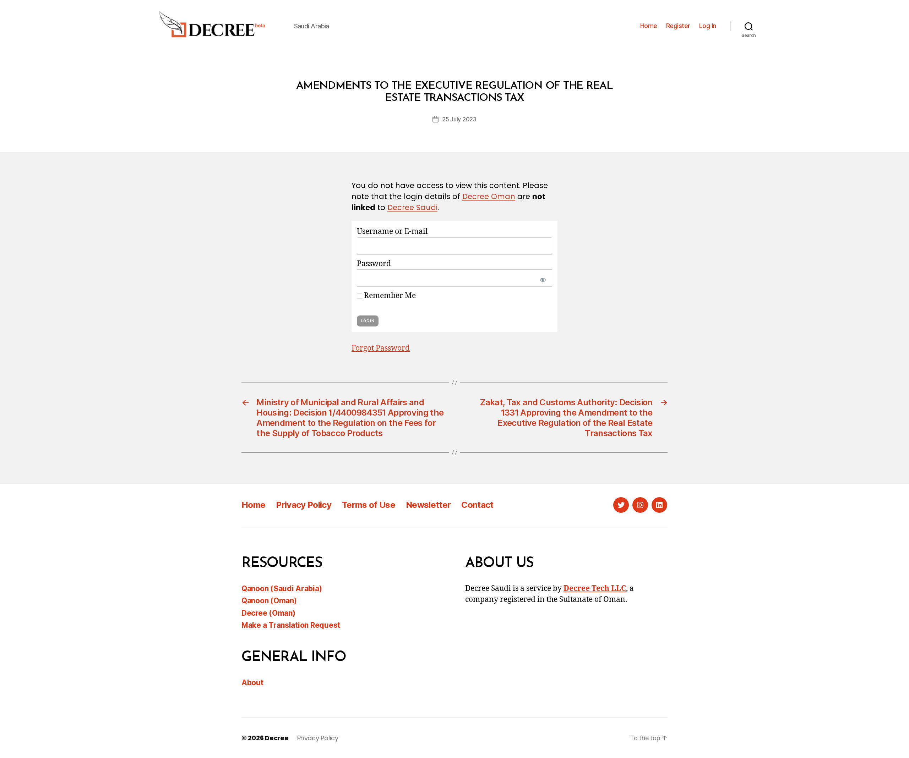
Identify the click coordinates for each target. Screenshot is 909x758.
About (252, 682)
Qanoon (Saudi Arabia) (281, 588)
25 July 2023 (459, 119)
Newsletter (428, 505)
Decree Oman (488, 196)
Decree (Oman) (268, 613)
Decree (276, 738)
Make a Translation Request (290, 625)
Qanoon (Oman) (269, 600)
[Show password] (541, 278)
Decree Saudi (412, 207)
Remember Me (389, 296)
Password (374, 264)
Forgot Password (381, 348)
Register (678, 25)
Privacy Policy (303, 505)
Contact (477, 505)
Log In (707, 25)
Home (648, 25)
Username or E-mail (392, 231)
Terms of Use (368, 505)
